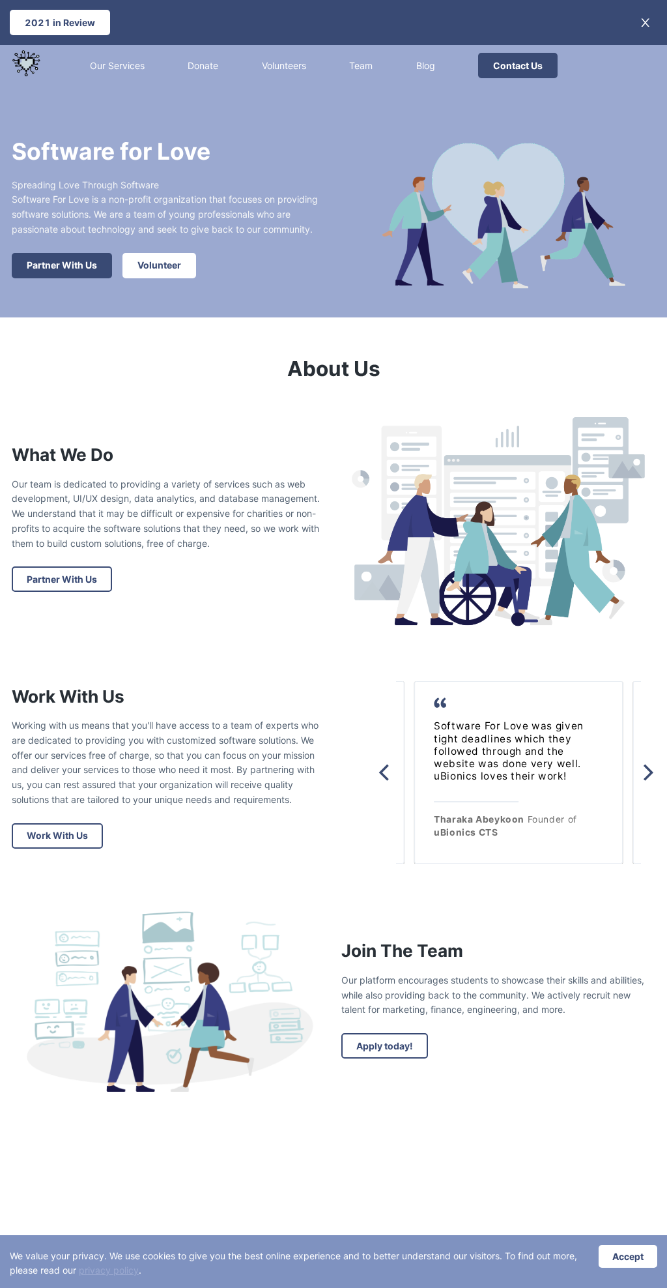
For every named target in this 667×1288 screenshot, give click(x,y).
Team (361, 65)
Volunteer (159, 265)
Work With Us (57, 835)
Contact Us (518, 65)
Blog (425, 65)
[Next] (646, 772)
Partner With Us (62, 265)
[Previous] (385, 772)
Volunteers (284, 65)
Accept (628, 1256)
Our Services (117, 65)
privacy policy (109, 1270)
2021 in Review (60, 22)
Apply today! (384, 1045)
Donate (203, 65)
